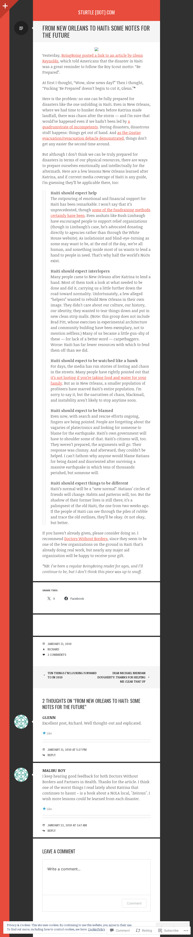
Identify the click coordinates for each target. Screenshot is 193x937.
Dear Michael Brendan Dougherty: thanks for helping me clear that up (121, 677)
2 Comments (57, 654)
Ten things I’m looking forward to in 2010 (72, 675)
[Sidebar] (4, 4)
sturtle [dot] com (96, 12)
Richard (53, 649)
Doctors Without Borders (86, 538)
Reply (52, 755)
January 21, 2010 (60, 644)
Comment (134, 903)
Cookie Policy (96, 929)
